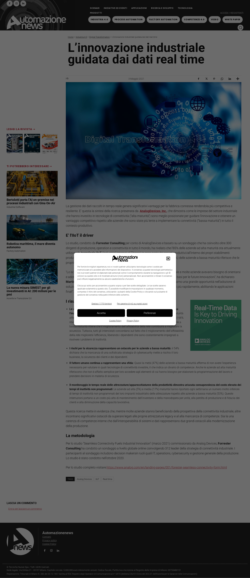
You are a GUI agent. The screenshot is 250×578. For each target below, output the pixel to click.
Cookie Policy (115, 321)
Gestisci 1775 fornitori (101, 304)
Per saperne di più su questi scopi (132, 304)
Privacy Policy (133, 321)
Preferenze (150, 313)
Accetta (101, 313)
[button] (168, 258)
